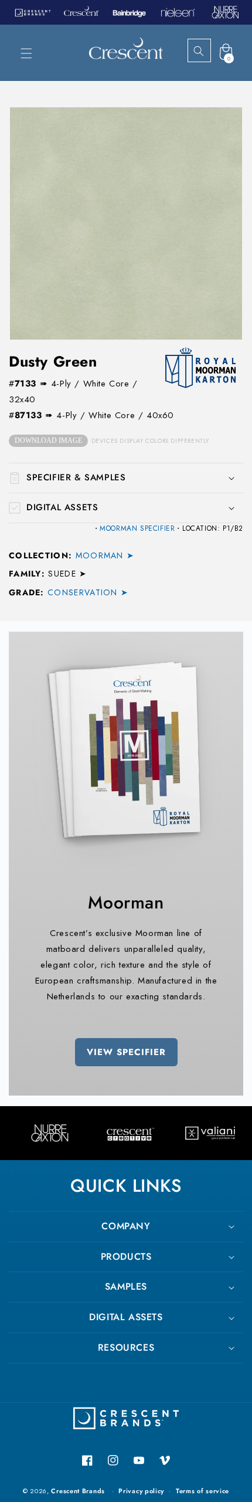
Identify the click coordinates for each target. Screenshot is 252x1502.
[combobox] (209, 51)
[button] (26, 53)
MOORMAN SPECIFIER (137, 528)
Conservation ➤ (87, 592)
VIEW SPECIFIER (126, 1052)
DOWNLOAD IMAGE (48, 440)
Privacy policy (141, 1491)
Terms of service (202, 1491)
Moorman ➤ (105, 555)
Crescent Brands (78, 1491)
